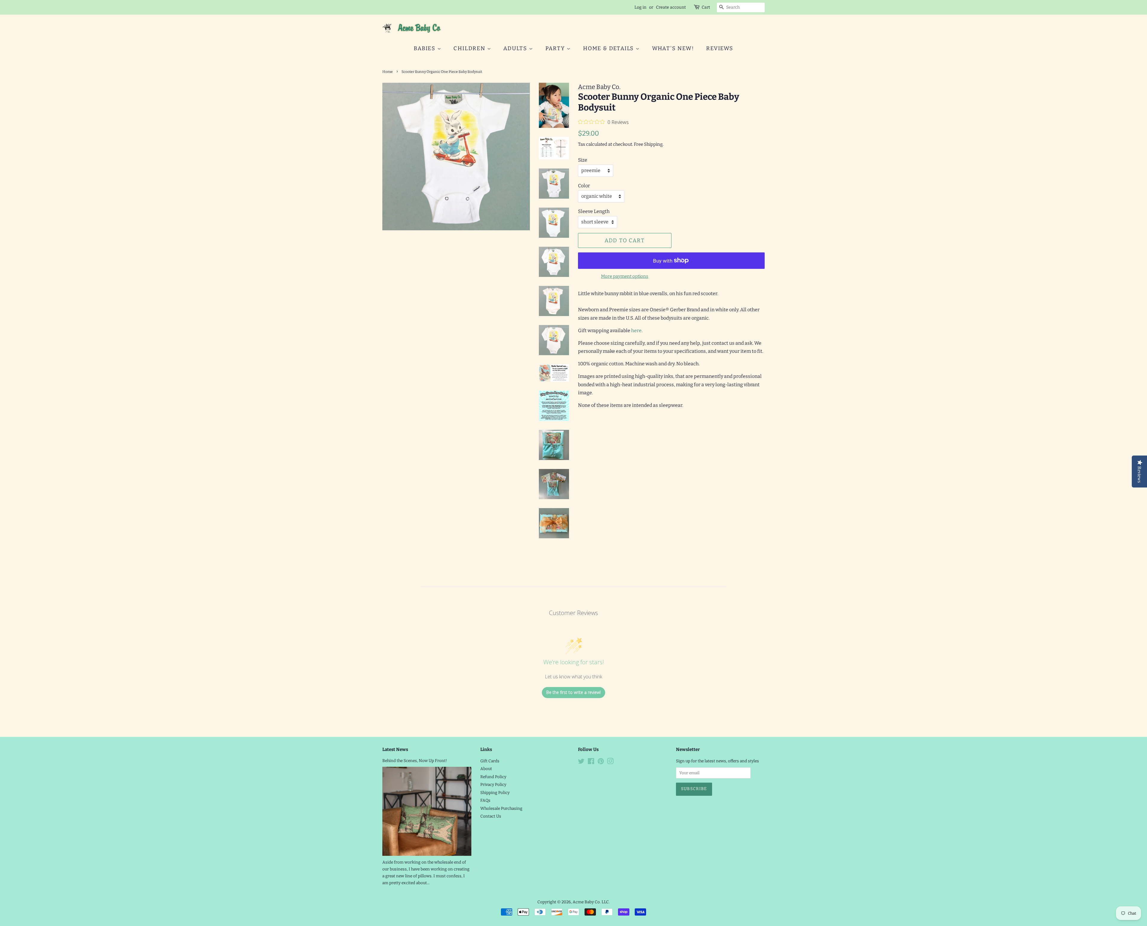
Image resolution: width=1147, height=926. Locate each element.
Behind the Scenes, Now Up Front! (414, 760)
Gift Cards (489, 761)
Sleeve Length (594, 211)
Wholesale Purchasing (501, 808)
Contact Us (490, 816)
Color (584, 185)
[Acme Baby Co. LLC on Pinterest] (600, 762)
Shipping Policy (495, 792)
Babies (425, 48)
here (636, 330)
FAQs (485, 800)
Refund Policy (493, 776)
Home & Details (609, 48)
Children (470, 48)
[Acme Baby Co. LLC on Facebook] (591, 762)
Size (582, 160)
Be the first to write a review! (573, 692)
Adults (516, 48)
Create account (671, 7)
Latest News (395, 749)
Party (556, 48)
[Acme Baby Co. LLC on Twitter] (581, 762)
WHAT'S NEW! (673, 48)
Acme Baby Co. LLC (591, 901)
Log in (640, 7)
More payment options (624, 276)
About (486, 768)
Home (387, 72)
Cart (706, 7)
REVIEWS (719, 48)
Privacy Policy (493, 784)
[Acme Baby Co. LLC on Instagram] (610, 762)
